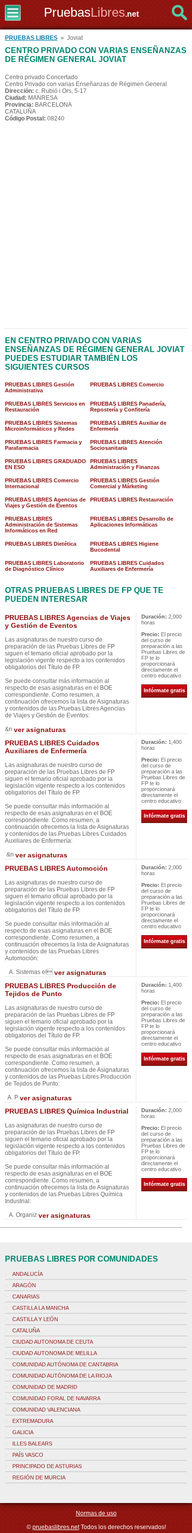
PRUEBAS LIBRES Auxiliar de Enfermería (128, 426)
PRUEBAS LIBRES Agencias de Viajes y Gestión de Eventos (45, 502)
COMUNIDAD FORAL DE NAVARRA (56, 1398)
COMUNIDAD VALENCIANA (46, 1410)
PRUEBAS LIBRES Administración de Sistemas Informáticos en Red (41, 524)
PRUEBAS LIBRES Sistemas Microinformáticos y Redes (41, 426)
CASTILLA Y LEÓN (35, 1319)
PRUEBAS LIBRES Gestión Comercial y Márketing (125, 483)
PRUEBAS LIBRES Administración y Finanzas (125, 464)
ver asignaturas (40, 730)
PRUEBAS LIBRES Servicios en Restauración (45, 407)
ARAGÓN (24, 1285)
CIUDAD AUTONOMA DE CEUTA (52, 1342)
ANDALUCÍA (27, 1274)
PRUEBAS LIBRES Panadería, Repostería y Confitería (128, 407)
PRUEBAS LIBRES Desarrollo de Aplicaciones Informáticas (131, 522)
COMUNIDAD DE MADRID (44, 1387)
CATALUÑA (26, 1330)
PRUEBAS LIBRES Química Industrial (66, 1111)
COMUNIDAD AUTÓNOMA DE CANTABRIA (65, 1364)
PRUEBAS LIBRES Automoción (56, 868)
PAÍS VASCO (27, 1455)
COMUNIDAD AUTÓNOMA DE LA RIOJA (62, 1376)
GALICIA (22, 1432)
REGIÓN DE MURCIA (38, 1477)
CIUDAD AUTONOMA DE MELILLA (54, 1353)
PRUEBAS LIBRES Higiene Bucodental (124, 547)
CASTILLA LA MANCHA (40, 1308)
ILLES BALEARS (32, 1443)
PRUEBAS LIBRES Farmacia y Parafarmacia (43, 445)
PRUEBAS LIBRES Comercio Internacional (42, 483)
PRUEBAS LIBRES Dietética (40, 544)
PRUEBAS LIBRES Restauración (131, 499)
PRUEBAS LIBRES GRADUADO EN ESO (45, 464)
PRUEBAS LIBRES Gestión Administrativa (39, 387)
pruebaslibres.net (55, 1527)
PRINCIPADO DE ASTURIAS (47, 1466)
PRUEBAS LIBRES (31, 37)
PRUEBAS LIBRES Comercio (127, 384)
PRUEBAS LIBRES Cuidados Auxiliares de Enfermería (127, 566)
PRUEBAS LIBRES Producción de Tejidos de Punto (60, 990)
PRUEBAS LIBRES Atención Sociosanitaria (126, 445)
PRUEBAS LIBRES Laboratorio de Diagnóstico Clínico (44, 566)
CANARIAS (25, 1296)
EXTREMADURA (32, 1421)
